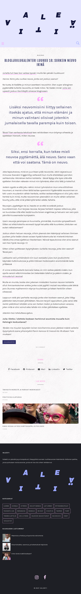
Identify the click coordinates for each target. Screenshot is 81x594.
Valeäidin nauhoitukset (40, 516)
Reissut (40, 511)
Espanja (15, 506)
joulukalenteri (9, 342)
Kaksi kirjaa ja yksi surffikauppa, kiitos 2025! (23, 426)
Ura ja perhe (23, 516)
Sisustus (49, 511)
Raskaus (31, 511)
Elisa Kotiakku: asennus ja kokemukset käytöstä (29, 545)
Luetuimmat (48, 506)
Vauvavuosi (56, 516)
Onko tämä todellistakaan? (21, 554)
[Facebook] (45, 577)
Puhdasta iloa (9, 511)
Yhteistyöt (8, 521)
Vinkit (66, 516)
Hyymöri (24, 506)
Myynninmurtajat (61, 506)
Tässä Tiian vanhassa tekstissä (17, 132)
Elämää (6, 506)
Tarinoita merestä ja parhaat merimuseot (21, 390)
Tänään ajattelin (10, 516)
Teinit (67, 511)
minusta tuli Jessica (12, 276)
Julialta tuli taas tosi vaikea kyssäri (19, 73)
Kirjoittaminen (35, 506)
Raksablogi (21, 511)
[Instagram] (37, 577)
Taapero (59, 511)
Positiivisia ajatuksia (12, 397)
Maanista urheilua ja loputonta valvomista (27, 536)
